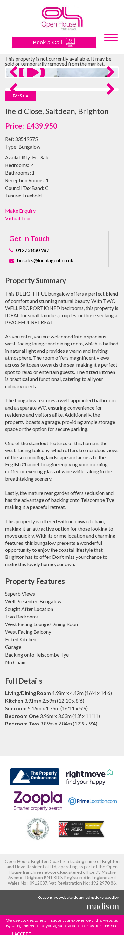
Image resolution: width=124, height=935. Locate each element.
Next (108, 78)
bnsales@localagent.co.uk (45, 260)
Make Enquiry (20, 211)
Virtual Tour (18, 219)
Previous (16, 78)
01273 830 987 (32, 250)
